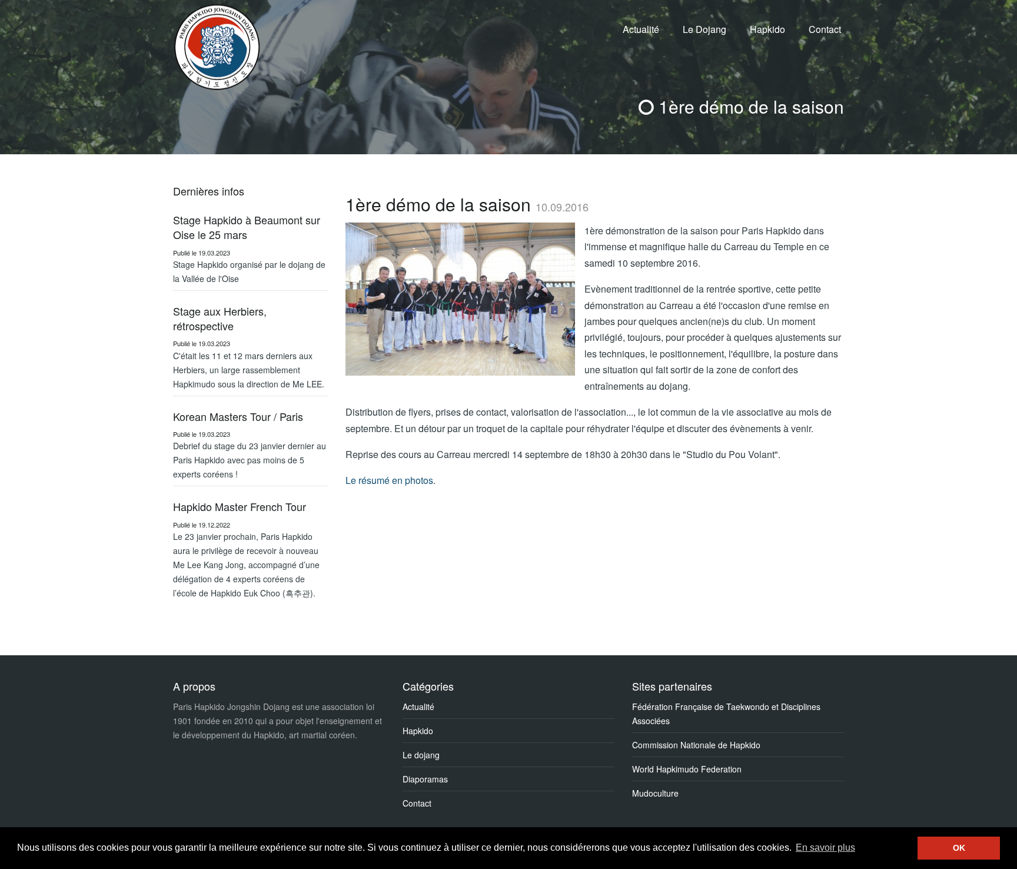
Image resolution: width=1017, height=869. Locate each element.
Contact (825, 29)
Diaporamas (425, 779)
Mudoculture (655, 793)
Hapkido (767, 29)
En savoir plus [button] (825, 848)
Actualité (641, 29)
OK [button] (959, 848)
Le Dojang (704, 29)
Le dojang (421, 755)
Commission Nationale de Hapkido (696, 745)
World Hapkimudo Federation (687, 769)
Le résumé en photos (389, 480)
